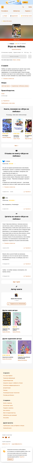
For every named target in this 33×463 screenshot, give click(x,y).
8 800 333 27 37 (6, 444)
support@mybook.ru (17, 444)
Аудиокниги (15, 16)
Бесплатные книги (27, 16)
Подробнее (21, 456)
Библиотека (16, 11)
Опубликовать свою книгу (8, 103)
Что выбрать (4, 11)
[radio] (3, 133)
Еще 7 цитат (16, 282)
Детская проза (5, 86)
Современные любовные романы (19, 86)
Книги (5, 16)
